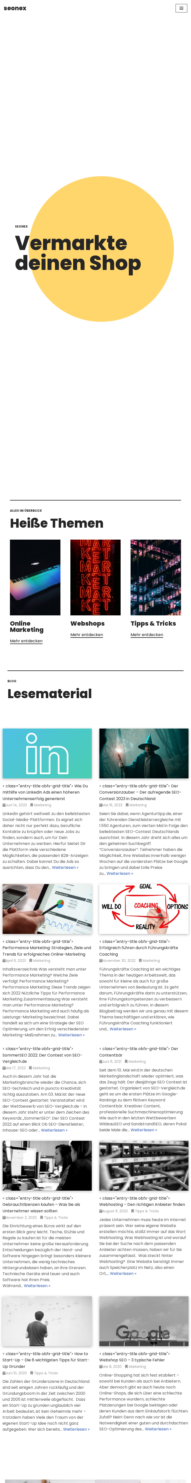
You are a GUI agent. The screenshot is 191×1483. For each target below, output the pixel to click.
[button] (26, 641)
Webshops (87, 623)
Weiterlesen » (65, 867)
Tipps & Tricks (153, 623)
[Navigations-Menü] (181, 8)
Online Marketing (27, 626)
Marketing (42, 805)
